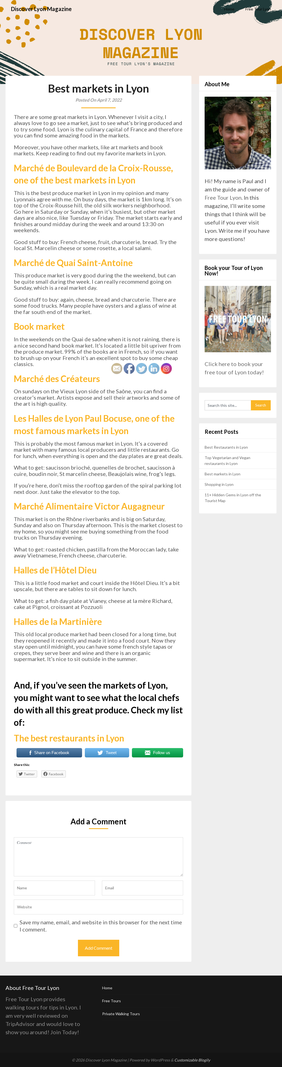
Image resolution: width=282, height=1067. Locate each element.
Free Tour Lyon (258, 9)
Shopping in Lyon (219, 484)
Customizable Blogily (192, 1060)
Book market (39, 326)
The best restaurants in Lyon (69, 738)
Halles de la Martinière (58, 621)
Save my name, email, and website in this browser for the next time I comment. (101, 926)
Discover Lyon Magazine (41, 9)
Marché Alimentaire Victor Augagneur (89, 506)
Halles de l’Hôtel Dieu (55, 570)
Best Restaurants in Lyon (226, 447)
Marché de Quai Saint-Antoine (73, 262)
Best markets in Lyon (222, 474)
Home (229, 9)
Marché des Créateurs (57, 378)
